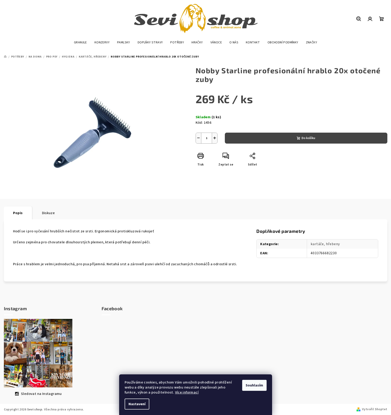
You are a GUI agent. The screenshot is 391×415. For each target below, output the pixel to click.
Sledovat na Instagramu (41, 393)
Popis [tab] (18, 212)
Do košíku (308, 138)
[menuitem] (80, 42)
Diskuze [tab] (48, 212)
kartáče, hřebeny (325, 244)
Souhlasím (254, 385)
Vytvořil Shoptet (374, 409)
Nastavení (137, 404)
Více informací (187, 392)
